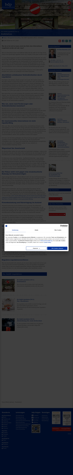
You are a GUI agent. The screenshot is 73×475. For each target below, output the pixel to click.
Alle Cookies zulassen (57, 248)
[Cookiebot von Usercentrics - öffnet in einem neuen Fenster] (61, 226)
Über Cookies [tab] (57, 230)
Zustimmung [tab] (15, 230)
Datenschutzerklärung (46, 240)
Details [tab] (36, 230)
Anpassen (35, 248)
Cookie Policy (47, 242)
